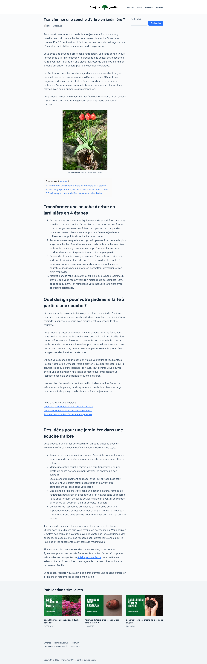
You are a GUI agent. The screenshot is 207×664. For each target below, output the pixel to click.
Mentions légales (61, 643)
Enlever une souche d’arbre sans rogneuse (68, 414)
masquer (63, 181)
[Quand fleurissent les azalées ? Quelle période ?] (62, 605)
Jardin (139, 7)
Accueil (130, 7)
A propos (47, 643)
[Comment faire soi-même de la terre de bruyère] (144, 605)
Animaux (159, 7)
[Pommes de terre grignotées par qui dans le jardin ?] (103, 605)
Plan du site (75, 646)
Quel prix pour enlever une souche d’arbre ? (68, 406)
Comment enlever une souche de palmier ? (68, 410)
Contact (75, 643)
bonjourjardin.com (88, 660)
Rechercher (136, 19)
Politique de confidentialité (55, 646)
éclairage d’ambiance (89, 557)
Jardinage (149, 7)
